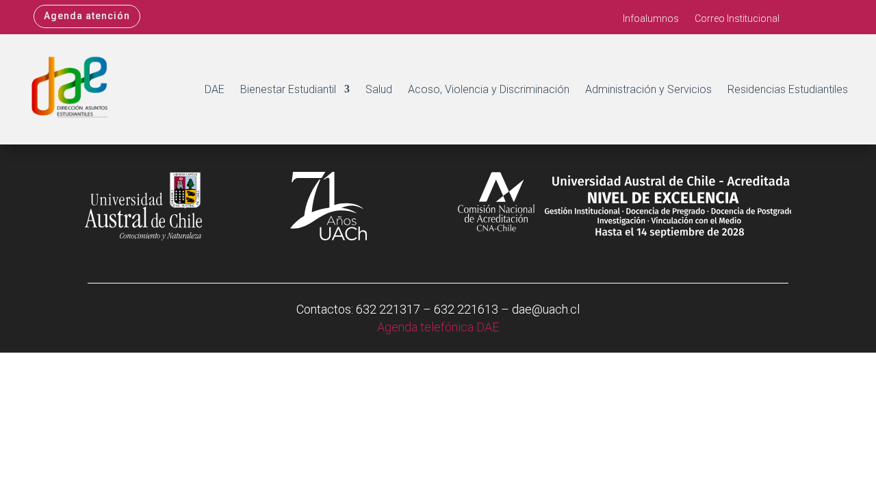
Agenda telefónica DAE (438, 327)
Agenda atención (87, 15)
